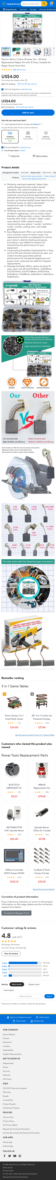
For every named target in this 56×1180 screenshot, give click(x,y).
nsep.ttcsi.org (26, 89)
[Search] (44, 3)
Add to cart (28, 112)
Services (23, 9)
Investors (6, 1046)
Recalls (5, 1096)
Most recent (17, 984)
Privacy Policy (8, 1121)
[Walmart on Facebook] (4, 1156)
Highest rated (33, 984)
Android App (8, 1146)
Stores (5, 1067)
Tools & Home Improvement (31, 176)
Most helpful (9, 990)
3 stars (4, 969)
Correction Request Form (16, 913)
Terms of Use (8, 1117)
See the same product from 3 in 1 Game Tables (35, 735)
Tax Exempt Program (11, 1108)
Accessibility (8, 1100)
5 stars (4, 963)
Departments (11, 9)
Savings (33, 9)
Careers (6, 1038)
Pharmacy (7, 1092)
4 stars (4, 966)
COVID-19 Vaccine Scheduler (15, 1088)
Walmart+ (7, 1075)
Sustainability (8, 1050)
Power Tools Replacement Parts (34, 179)
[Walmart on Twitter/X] (9, 1156)
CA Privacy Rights (10, 1125)
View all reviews (11, 953)
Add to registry (42, 156)
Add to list (15, 156)
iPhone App (7, 1142)
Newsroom (7, 1042)
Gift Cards (7, 1079)
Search (49, 996)
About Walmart (9, 1034)
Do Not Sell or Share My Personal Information (21, 1132)
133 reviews (21, 70)
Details (23, 151)
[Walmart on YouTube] (14, 1156)
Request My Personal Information (16, 1129)
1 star (5, 975)
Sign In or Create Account (20, 1017)
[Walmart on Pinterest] (20, 1156)
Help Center (44, 1017)
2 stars (4, 972)
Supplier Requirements (12, 1054)
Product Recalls (9, 1104)
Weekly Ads (38, 1021)
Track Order (21, 1021)
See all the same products (44, 889)
